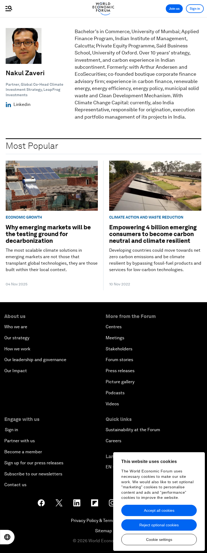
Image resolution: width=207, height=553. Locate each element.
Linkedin (21, 104)
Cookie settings (159, 539)
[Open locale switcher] (7, 537)
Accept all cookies (159, 510)
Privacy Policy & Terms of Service (103, 520)
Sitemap (103, 530)
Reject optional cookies (159, 525)
